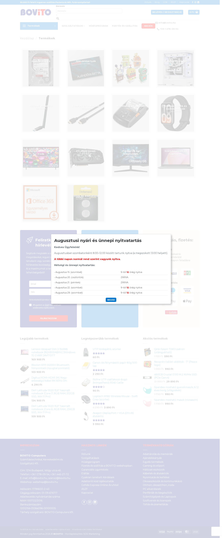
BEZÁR (111, 300)
